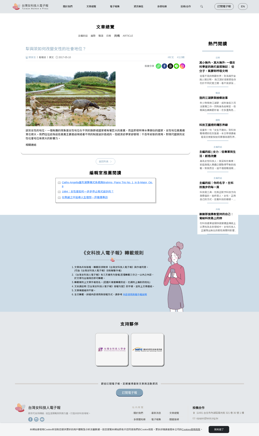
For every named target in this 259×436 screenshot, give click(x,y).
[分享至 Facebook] (164, 66)
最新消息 (156, 413)
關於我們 (138, 413)
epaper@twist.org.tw (207, 418)
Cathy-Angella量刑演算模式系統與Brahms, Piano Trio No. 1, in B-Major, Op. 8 (107, 184)
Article (128, 36)
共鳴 (117, 35)
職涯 (100, 36)
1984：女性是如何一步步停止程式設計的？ (88, 191)
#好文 (171, 57)
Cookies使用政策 (191, 429)
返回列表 (104, 161)
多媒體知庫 (140, 419)
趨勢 (93, 36)
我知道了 (219, 429)
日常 (108, 36)
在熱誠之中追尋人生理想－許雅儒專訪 (85, 197)
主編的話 (83, 36)
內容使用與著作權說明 (135, 294)
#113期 (181, 57)
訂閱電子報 (224, 6)
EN (243, 6)
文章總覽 (174, 413)
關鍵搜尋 (174, 419)
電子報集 (156, 419)
